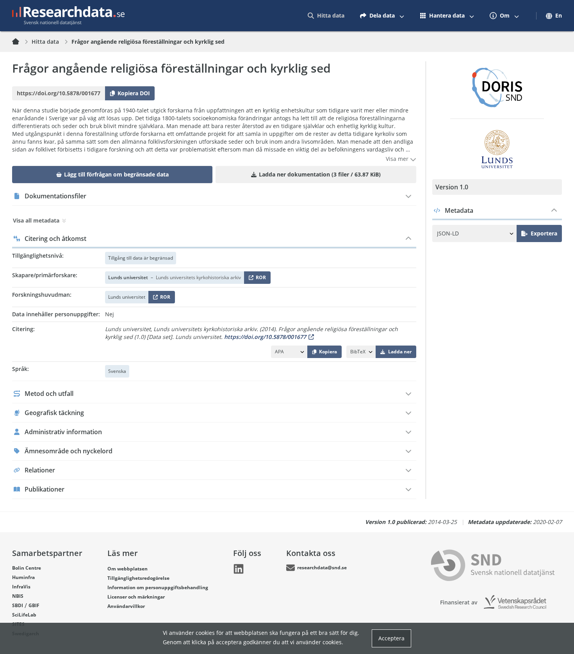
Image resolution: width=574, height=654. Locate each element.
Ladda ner (400, 351)
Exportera (544, 233)
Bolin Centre (26, 568)
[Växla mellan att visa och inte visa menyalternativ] (401, 15)
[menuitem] (326, 15)
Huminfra (23, 577)
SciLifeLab (24, 614)
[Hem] (20, 42)
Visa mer (398, 158)
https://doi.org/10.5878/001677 (265, 336)
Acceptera (391, 638)
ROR (259, 279)
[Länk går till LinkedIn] (238, 568)
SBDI (17, 605)
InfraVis (21, 586)
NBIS (17, 596)
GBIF (34, 605)
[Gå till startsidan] (68, 15)
